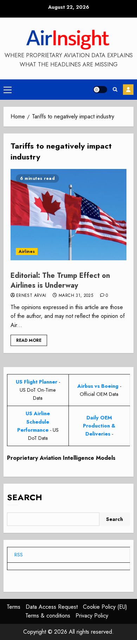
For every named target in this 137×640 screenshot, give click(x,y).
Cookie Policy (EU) (105, 607)
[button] (8, 89)
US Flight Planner (36, 381)
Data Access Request (52, 607)
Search (24, 497)
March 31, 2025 (76, 296)
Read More (28, 340)
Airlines (27, 251)
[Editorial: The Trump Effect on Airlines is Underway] (68, 214)
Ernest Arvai (31, 296)
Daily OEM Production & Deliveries (99, 425)
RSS (18, 554)
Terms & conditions (47, 616)
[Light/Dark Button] (100, 89)
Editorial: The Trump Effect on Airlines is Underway (60, 280)
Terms (13, 607)
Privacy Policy (92, 616)
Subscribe (128, 89)
